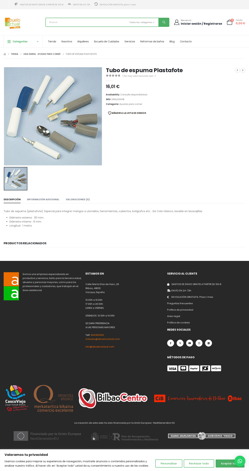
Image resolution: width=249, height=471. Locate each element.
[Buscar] (163, 22)
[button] (239, 461)
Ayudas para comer (130, 104)
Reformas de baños (152, 41)
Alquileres (83, 41)
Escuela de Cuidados (106, 41)
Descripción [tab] (12, 199)
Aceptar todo (230, 463)
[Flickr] (208, 343)
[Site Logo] (13, 23)
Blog (172, 41)
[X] (180, 343)
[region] (124, 460)
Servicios (129, 41)
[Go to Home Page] (5, 54)
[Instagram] (199, 343)
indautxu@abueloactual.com (102, 339)
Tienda (52, 41)
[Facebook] (170, 343)
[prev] (237, 70)
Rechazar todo (199, 463)
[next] (242, 70)
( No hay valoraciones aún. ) (139, 76)
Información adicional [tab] (43, 199)
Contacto (186, 41)
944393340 (97, 335)
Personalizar (169, 463)
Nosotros (66, 41)
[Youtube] (189, 343)
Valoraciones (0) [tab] (78, 199)
